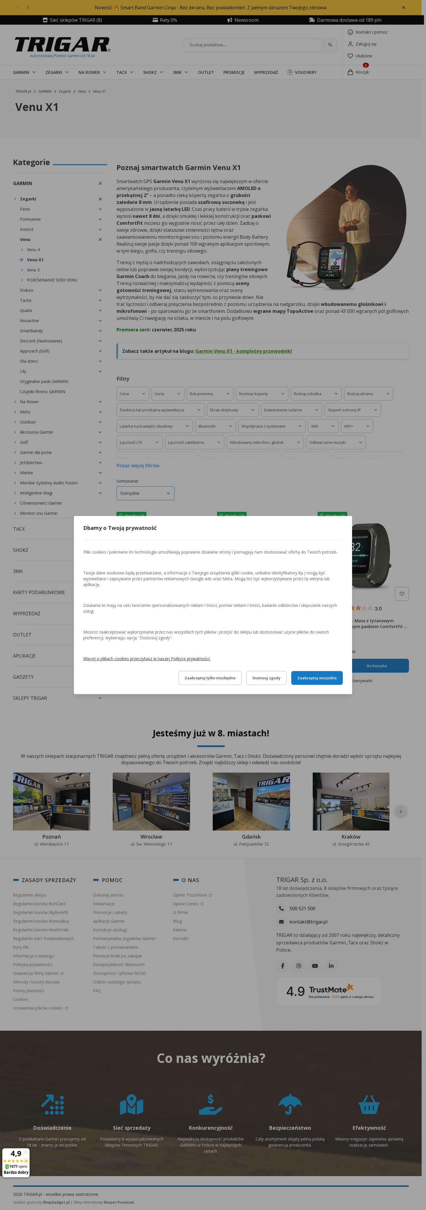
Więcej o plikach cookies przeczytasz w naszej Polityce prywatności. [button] (146, 658)
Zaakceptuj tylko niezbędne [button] (210, 677)
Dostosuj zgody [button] (266, 677)
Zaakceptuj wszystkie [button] (317, 677)
